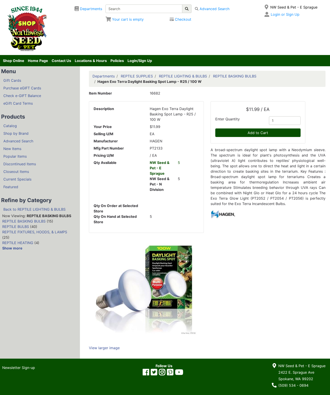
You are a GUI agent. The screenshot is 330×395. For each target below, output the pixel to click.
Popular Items (15, 156)
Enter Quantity (227, 119)
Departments (103, 76)
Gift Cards (12, 80)
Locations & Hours (91, 60)
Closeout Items (16, 171)
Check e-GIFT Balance (22, 95)
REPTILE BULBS (15, 226)
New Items (12, 148)
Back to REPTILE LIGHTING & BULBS (34, 209)
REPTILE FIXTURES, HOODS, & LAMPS (34, 232)
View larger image (104, 348)
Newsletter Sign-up (18, 367)
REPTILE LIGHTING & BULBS (183, 76)
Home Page (38, 60)
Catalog (10, 126)
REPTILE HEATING (17, 243)
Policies (117, 60)
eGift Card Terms (18, 103)
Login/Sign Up (140, 60)
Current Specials (17, 179)
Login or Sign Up (285, 14)
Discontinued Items (19, 164)
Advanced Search (18, 141)
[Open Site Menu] (267, 7)
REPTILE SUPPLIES (137, 76)
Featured (10, 187)
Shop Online (13, 60)
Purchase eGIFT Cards (22, 88)
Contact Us (61, 60)
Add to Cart (258, 132)
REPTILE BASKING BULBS (24, 221)
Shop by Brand (16, 133)
